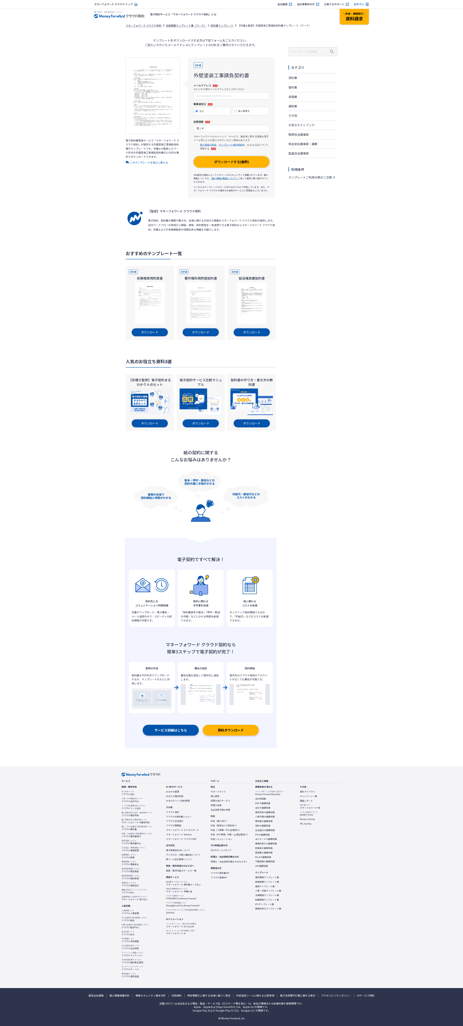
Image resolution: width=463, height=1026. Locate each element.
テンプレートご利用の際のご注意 (310, 177)
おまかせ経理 (172, 791)
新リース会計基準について (179, 859)
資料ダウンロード (231, 730)
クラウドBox (134, 891)
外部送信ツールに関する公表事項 (255, 995)
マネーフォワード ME (310, 806)
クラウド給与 (128, 933)
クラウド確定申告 (137, 814)
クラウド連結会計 (130, 884)
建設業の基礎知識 (264, 852)
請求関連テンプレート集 (267, 877)
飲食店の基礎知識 (264, 848)
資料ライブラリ (307, 791)
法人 (201, 111)
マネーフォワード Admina (179, 834)
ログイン (359, 4)
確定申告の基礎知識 (265, 812)
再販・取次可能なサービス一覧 (181, 870)
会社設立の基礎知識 (265, 830)
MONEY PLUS (309, 813)
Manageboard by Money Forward (182, 904)
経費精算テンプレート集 (267, 881)
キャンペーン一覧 (308, 796)
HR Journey (305, 823)
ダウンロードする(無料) (231, 162)
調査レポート (306, 800)
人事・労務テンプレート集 (268, 890)
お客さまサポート (334, 4)
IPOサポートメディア (221, 850)
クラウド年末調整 (130, 940)
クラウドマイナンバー (132, 954)
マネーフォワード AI (180, 932)
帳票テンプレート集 (265, 886)
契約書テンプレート (222, 25)
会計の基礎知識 (262, 807)
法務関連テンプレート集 (267, 895)
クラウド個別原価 (131, 877)
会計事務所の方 (306, 4)
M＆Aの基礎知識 (263, 857)
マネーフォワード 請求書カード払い (183, 883)
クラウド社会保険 (131, 947)
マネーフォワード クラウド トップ (113, 4)
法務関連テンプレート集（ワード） (186, 25)
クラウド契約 (172, 812)
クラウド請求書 (137, 828)
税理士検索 (216, 805)
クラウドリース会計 (133, 807)
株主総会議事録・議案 (302, 144)
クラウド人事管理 (130, 912)
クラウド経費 (129, 856)
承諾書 (292, 97)
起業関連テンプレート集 (267, 899)
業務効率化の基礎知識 (266, 843)
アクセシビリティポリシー (336, 995)
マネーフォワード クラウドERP (181, 839)
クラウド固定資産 (131, 870)
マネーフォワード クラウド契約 (144, 25)
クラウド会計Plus (132, 800)
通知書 (292, 106)
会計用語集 (260, 798)
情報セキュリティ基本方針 (150, 995)
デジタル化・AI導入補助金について (183, 854)
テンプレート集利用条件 (232, 144)
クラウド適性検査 (130, 975)
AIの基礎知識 (261, 865)
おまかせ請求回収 (174, 796)
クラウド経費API (219, 877)
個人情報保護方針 (119, 995)
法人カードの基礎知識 (266, 839)
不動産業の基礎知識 (265, 861)
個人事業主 (244, 111)
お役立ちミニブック (301, 125)
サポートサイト (218, 791)
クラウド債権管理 (133, 849)
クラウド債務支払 (130, 863)
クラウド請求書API (220, 873)
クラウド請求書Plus (131, 842)
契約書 (292, 78)
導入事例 (215, 796)
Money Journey (307, 819)
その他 (292, 115)
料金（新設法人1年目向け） (224, 825)
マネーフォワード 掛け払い (135, 898)
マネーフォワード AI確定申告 (136, 821)
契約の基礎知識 (262, 825)
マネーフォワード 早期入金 (179, 890)
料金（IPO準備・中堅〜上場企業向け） (230, 834)
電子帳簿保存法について (178, 850)
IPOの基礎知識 (262, 834)
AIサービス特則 (366, 995)
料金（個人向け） (219, 820)
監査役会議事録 (298, 153)
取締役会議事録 (298, 134)
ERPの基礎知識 (262, 803)
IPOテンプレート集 (264, 904)
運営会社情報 (96, 995)
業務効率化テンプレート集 (268, 908)
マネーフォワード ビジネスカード (182, 829)
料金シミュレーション (221, 839)
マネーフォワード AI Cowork (181, 925)
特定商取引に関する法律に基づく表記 (208, 995)
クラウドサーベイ (132, 968)
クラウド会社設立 (174, 820)
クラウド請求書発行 (137, 835)
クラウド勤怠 (134, 919)
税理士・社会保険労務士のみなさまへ (229, 861)
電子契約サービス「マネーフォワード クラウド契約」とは (183, 14)
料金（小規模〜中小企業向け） (226, 829)
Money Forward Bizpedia (269, 793)
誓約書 (292, 87)
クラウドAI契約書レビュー (179, 816)
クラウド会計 (128, 793)
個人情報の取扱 (208, 144)
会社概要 (282, 4)
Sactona (185, 911)
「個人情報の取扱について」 (224, 178)
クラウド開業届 (173, 825)
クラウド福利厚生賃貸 (132, 961)
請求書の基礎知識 (264, 821)
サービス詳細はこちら (170, 730)
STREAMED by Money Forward (181, 897)
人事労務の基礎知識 (265, 816)
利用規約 (176, 995)
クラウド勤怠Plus (135, 926)
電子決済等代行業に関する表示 (297, 995)
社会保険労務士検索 (220, 809)
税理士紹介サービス (220, 800)
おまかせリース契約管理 (178, 800)
